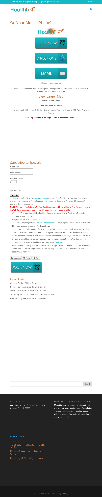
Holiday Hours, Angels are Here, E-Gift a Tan (28, 287)
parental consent (41, 198)
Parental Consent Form (45, 223)
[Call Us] (51, 84)
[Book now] (51, 49)
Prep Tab (36, 219)
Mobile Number (16, 178)
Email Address (16, 172)
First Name (14, 167)
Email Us (58, 242)
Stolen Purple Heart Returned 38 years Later (28, 291)
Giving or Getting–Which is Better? (24, 283)
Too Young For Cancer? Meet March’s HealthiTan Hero (32, 294)
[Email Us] (51, 79)
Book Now (32, 2)
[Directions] (51, 64)
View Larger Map (51, 96)
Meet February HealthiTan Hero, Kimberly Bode (29, 298)
